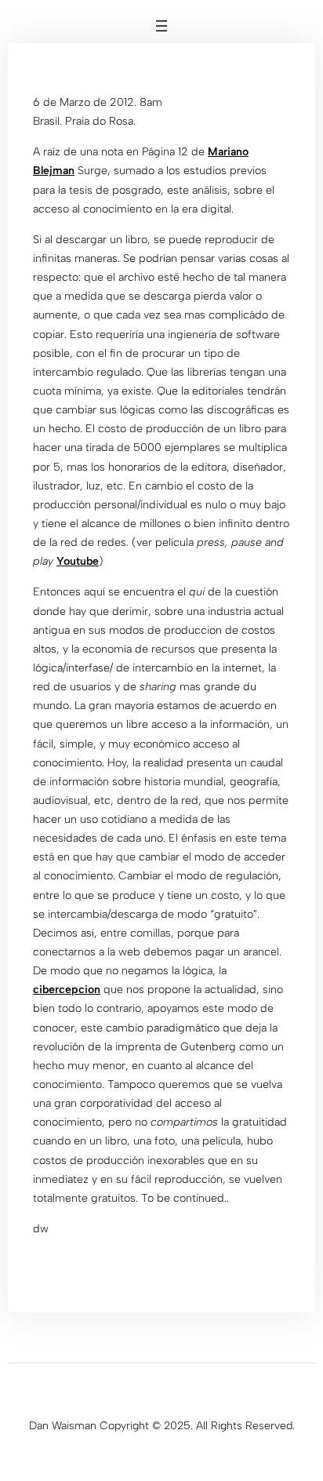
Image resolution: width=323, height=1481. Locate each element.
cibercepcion (66, 989)
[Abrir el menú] (161, 25)
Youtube (77, 561)
